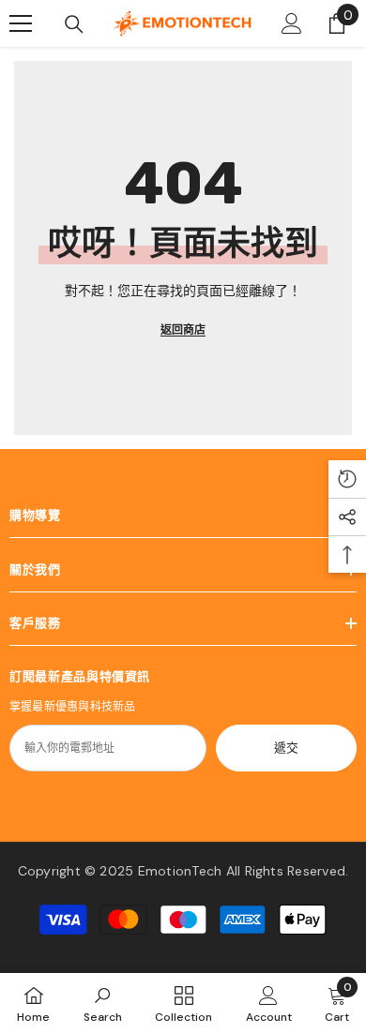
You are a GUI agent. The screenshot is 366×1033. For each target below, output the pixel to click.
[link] (103, 1003)
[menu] (20, 23)
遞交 (286, 748)
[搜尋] (74, 24)
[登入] (292, 23)
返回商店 (183, 329)
